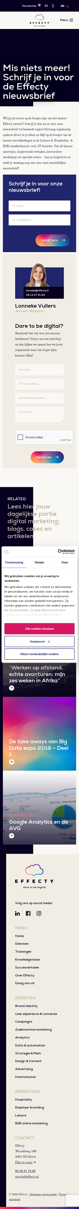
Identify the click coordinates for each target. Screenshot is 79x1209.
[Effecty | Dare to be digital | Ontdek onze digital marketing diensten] (39, 20)
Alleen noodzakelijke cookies (39, 654)
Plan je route (24, 1162)
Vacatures (31, 6)
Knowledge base (27, 959)
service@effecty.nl (27, 1176)
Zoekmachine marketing (33, 1029)
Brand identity (26, 1006)
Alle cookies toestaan (39, 628)
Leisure (20, 1115)
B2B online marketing (31, 1123)
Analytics (22, 1037)
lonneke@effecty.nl (37, 290)
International (25, 1077)
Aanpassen (37, 641)
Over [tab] (65, 562)
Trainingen (23, 952)
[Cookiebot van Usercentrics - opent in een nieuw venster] (58, 551)
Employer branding (29, 1107)
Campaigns (23, 1022)
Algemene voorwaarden (43, 1194)
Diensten (22, 944)
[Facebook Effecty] (28, 913)
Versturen (43, 457)
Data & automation (30, 1045)
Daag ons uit (25, 983)
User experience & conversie (36, 1014)
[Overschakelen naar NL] (62, 5)
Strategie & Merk (28, 1053)
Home (19, 936)
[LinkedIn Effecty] (17, 913)
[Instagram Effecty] (39, 913)
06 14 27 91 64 (35, 295)
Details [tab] (39, 562)
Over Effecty (24, 975)
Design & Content (28, 1061)
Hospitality (23, 1099)
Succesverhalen (27, 967)
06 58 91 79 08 (25, 1171)
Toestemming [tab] (14, 562)
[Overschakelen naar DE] (67, 5)
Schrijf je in (49, 240)
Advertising (24, 1069)
